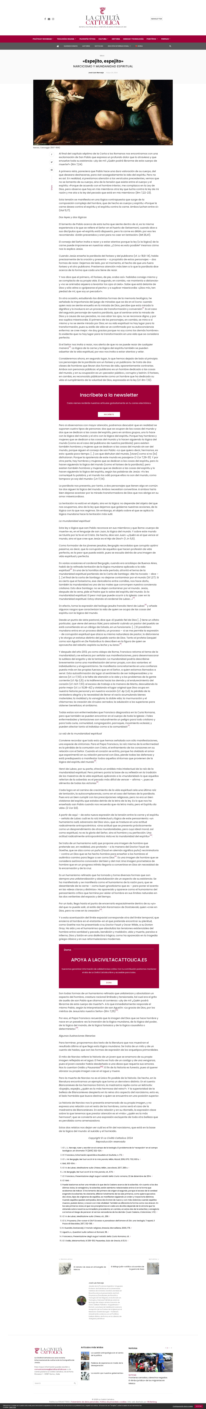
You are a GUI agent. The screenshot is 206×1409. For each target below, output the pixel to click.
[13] (117, 1010)
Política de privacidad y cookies (113, 1402)
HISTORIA (116, 39)
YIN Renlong (152, 1402)
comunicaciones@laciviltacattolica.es (50, 1369)
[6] (120, 644)
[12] (100, 909)
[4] (134, 598)
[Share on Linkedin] (51, 170)
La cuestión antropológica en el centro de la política (107, 1354)
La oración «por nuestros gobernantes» (107, 1373)
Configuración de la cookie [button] (183, 1406)
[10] (151, 835)
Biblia (102, 56)
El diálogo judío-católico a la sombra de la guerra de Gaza (127, 1267)
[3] (71, 569)
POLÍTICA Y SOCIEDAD (42, 39)
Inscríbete (109, 414)
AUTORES (86, 46)
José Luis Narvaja (96, 73)
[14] (77, 1028)
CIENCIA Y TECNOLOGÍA (133, 39)
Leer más (12, 1407)
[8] (95, 761)
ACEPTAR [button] (199, 1406)
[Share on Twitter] (51, 162)
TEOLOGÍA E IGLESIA (65, 39)
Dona (109, 982)
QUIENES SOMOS (71, 46)
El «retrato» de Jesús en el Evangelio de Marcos (90, 1268)
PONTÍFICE (151, 39)
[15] (101, 1066)
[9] (97, 782)
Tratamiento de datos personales (85, 1402)
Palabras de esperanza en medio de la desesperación (107, 1364)
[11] (115, 856)
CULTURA (102, 39)
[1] (143, 308)
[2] (70, 347)
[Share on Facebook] (51, 155)
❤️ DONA (139, 46)
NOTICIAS (99, 46)
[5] (146, 605)
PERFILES (165, 39)
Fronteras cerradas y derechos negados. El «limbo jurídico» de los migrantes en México (148, 1380)
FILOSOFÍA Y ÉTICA (87, 39)
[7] (128, 725)
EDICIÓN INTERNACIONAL (118, 46)
